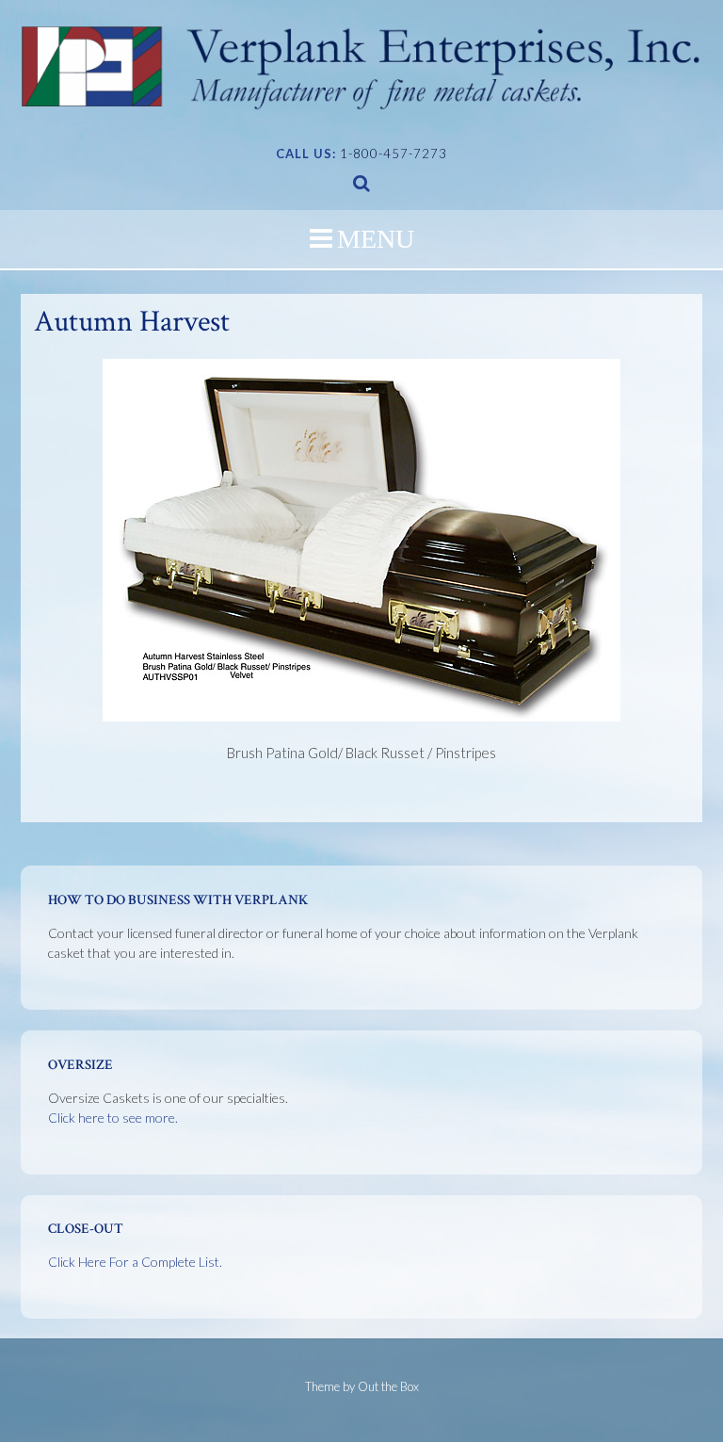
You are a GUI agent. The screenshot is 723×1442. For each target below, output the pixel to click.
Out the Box (388, 1386)
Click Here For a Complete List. (135, 1262)
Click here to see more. (113, 1118)
